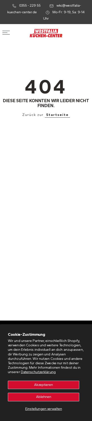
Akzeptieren (43, 385)
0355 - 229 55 (30, 5)
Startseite (57, 115)
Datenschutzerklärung (38, 372)
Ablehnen (43, 397)
